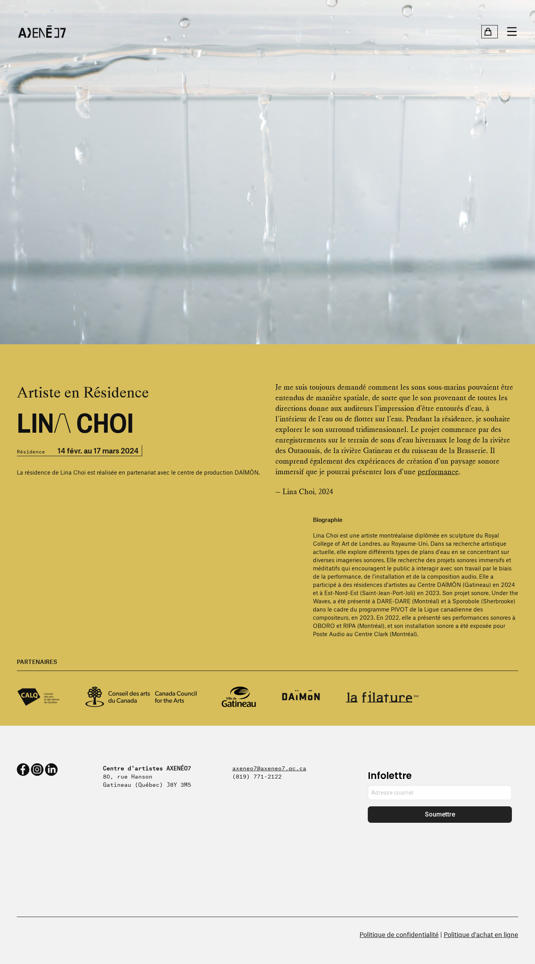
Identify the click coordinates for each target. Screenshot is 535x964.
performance (438, 471)
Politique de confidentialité (399, 934)
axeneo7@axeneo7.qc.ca (269, 767)
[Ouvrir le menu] (512, 31)
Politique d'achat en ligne (481, 934)
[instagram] (37, 769)
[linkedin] (51, 769)
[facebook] (23, 769)
